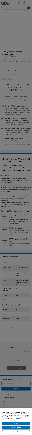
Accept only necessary (16, 427)
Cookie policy (17, 418)
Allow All (16, 423)
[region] (16, 421)
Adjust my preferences (16, 432)
